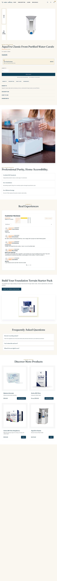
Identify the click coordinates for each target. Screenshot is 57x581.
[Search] (47, 2)
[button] (4, 49)
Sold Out (28, 74)
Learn (28, 2)
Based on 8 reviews (9, 219)
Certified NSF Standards (9, 175)
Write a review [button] (48, 218)
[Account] (51, 2)
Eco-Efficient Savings (8, 190)
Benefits (5, 81)
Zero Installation (7, 182)
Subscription (21, 2)
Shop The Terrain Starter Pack (11, 289)
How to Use (18, 81)
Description (11, 81)
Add (23, 437)
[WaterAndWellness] (7, 2)
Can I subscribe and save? (11, 343)
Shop (14, 2)
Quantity (4, 68)
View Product (21, 398)
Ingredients (26, 81)
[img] (11, 227)
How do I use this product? (11, 336)
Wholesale (35, 2)
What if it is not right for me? (11, 348)
